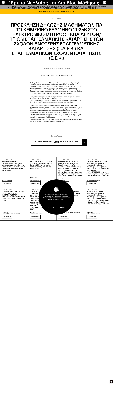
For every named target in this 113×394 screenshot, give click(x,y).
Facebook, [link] (46, 68)
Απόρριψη (62, 207)
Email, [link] (54, 68)
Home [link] (8, 7)
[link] (111, 381)
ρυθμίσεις (62, 199)
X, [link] (51, 68)
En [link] (104, 2)
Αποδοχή (51, 207)
